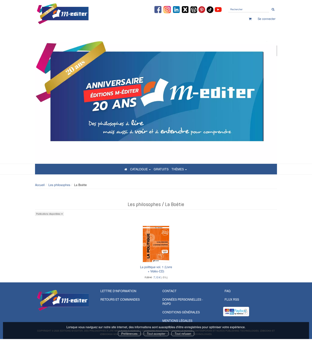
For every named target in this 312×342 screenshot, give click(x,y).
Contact (169, 291)
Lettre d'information (118, 291)
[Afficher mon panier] (250, 19)
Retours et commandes (120, 299)
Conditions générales (181, 312)
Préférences (129, 333)
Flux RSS (232, 299)
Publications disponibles (48, 213)
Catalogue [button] (139, 169)
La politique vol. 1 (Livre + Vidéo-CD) (156, 269)
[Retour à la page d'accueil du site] (73, 13)
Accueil (40, 185)
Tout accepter (156, 333)
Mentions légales (177, 320)
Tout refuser (183, 333)
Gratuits (161, 169)
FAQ (227, 291)
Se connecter (266, 19)
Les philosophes (59, 185)
